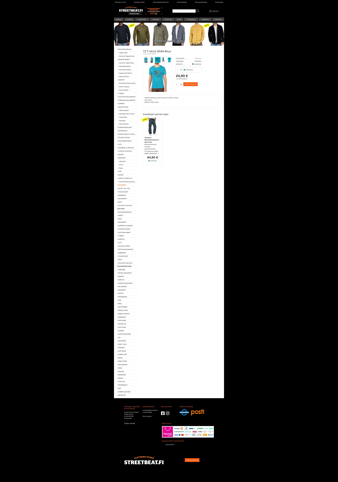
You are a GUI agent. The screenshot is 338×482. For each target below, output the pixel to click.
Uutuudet (155, 19)
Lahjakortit (205, 19)
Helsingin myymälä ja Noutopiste (132, 407)
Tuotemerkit (142, 19)
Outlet (179, 19)
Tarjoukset (168, 19)
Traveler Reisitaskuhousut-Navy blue (151, 140)
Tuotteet (129, 19)
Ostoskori (218, 19)
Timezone (198, 58)
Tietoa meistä (129, 423)
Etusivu (118, 19)
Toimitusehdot (182, 2)
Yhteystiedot (128, 418)
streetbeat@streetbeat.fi (150, 410)
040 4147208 (129, 416)
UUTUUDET (152, 54)
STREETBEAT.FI (169, 444)
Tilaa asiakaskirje (201, 2)
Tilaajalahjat (191, 19)
